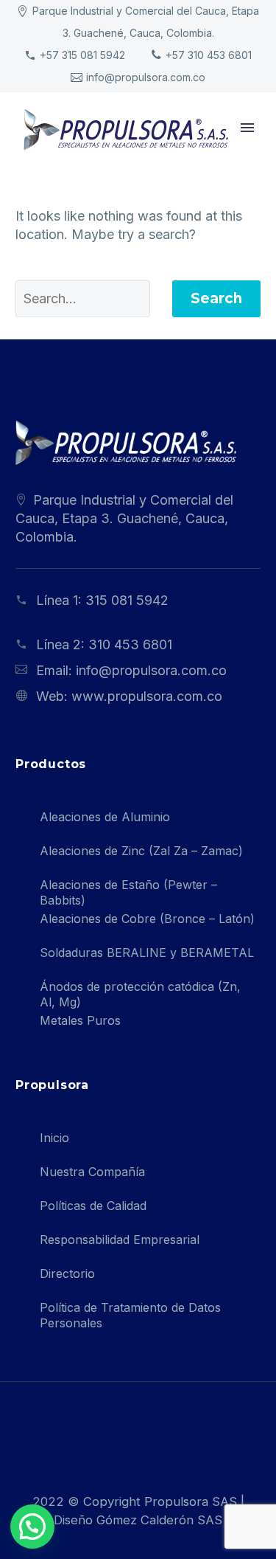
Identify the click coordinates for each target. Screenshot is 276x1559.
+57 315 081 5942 (82, 55)
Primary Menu (247, 128)
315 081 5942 (127, 600)
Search (216, 298)
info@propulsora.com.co (145, 77)
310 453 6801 (130, 644)
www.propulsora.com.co (146, 696)
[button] (32, 1526)
